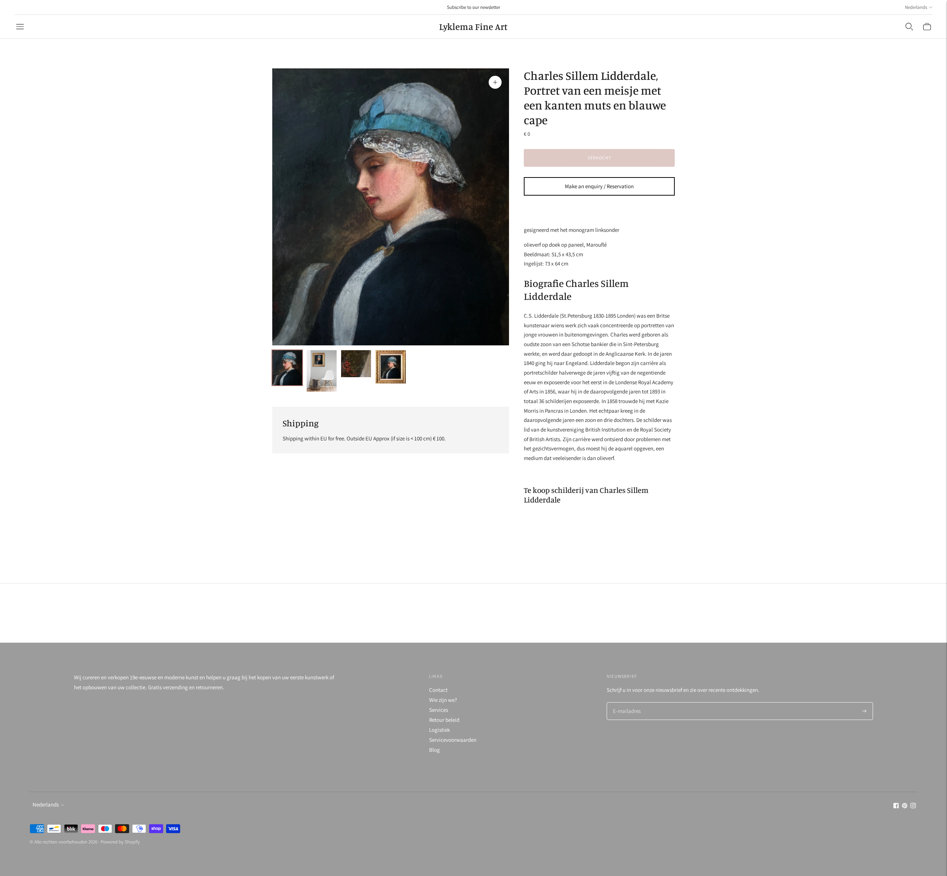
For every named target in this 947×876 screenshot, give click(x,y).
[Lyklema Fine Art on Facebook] (896, 806)
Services (438, 709)
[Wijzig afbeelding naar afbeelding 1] (287, 368)
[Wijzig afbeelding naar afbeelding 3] (356, 364)
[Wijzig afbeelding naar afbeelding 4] (390, 367)
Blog (434, 749)
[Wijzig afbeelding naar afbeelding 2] (322, 371)
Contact (438, 689)
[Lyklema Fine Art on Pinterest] (904, 806)
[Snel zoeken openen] (909, 26)
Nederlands (916, 7)
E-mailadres (626, 703)
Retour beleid (444, 719)
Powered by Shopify (120, 842)
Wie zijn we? (443, 699)
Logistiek (439, 729)
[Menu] (20, 26)
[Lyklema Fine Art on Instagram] (913, 806)
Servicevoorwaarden (452, 739)
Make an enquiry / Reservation (599, 186)
